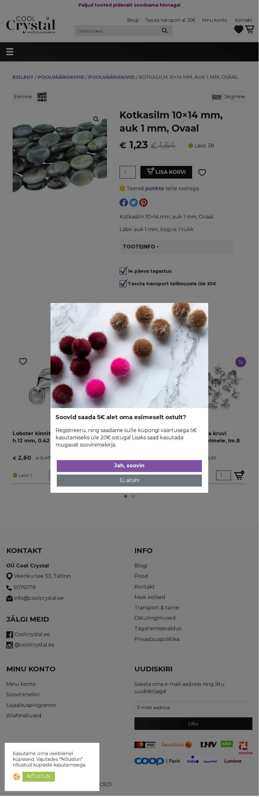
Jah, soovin (129, 466)
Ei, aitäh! (129, 480)
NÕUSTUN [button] (38, 776)
